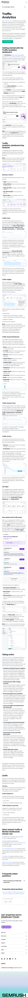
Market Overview (6, 862)
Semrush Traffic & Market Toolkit (15, 56)
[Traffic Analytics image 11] (14, 512)
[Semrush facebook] (12, 958)
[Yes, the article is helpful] (6, 901)
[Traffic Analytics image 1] (14, 69)
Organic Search (13, 842)
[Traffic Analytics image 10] (14, 474)
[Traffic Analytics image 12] (14, 582)
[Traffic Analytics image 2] (14, 122)
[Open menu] (26, 2)
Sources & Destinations (8, 848)
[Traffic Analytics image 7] (14, 306)
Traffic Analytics (8, 21)
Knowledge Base (8, 7)
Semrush (3, 932)
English (3, 953)
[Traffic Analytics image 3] (14, 170)
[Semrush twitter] (15, 958)
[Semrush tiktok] (7, 958)
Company (3, 939)
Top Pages (5, 856)
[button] (10, 901)
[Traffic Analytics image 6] (14, 265)
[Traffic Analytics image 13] (14, 612)
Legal (2, 949)
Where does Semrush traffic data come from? (12, 881)
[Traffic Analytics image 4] (14, 206)
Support (3, 942)
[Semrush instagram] (4, 958)
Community (4, 946)
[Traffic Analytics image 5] (14, 237)
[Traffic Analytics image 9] (14, 424)
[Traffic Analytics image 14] (14, 648)
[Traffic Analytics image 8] (14, 389)
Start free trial (6, 927)
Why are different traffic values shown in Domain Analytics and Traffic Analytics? (14, 892)
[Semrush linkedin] (1, 958)
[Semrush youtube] (10, 958)
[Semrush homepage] (5, 2)
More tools (3, 936)
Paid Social (22, 842)
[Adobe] (3, 963)
